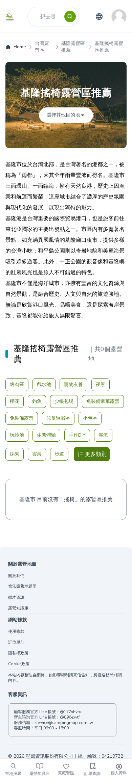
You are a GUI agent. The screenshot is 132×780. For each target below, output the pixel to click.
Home (20, 47)
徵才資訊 (16, 597)
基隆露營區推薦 (73, 46)
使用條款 (16, 631)
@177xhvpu (71, 711)
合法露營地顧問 (22, 586)
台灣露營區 (42, 46)
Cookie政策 (18, 664)
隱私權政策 (18, 653)
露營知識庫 (18, 608)
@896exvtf (70, 717)
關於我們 (16, 575)
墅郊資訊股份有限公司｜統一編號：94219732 (74, 756)
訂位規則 (16, 642)
